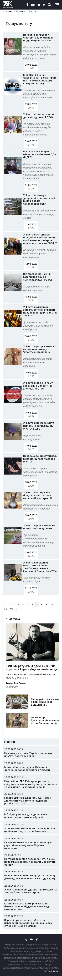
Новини (20, 11)
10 (51, 604)
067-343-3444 (51, 967)
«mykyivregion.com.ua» (41, 951)
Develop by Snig (51, 971)
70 (11, 609)
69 (5, 609)
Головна (8, 11)
